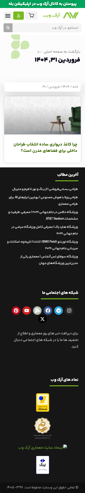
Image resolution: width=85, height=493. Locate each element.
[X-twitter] (42, 319)
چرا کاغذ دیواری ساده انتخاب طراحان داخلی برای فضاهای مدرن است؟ (45, 147)
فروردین (54, 87)
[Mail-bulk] (37, 310)
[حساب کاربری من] (18, 16)
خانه (75, 87)
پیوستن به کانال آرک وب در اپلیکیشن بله (42, 4)
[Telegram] (58, 310)
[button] (8, 16)
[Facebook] (48, 310)
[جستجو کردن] (8, 27)
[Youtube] (26, 310)
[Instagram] (69, 310)
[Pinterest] (16, 310)
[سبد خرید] (31, 15)
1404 (66, 87)
